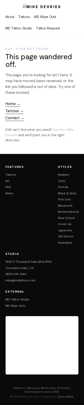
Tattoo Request (48, 28)
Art (7, 181)
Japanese (65, 230)
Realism (63, 174)
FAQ (8, 187)
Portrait (63, 187)
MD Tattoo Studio (18, 28)
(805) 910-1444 (15, 274)
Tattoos (24, 17)
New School (66, 218)
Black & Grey (67, 193)
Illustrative (65, 242)
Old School (65, 236)
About (9, 17)
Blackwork (65, 205)
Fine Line (64, 199)
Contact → (14, 117)
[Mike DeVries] (42, 7)
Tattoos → (14, 110)
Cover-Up (64, 224)
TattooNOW (65, 396)
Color (62, 181)
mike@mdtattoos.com (20, 280)
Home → (12, 103)
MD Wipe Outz (45, 17)
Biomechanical (68, 211)
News (9, 193)
